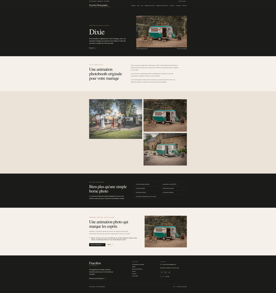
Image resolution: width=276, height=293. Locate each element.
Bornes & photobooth (137, 269)
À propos (134, 273)
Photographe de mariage (138, 264)
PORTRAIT (171, 5)
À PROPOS (178, 5)
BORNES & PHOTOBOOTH (162, 5)
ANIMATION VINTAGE (150, 5)
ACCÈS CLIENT (182, 1)
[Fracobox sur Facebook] (161, 272)
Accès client (135, 276)
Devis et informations (96, 244)
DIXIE (138, 5)
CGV (174, 286)
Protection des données (182, 286)
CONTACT (184, 5)
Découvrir (91, 48)
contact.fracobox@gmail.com (169, 264)
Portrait (133, 271)
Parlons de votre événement (96, 278)
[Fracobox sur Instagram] (165, 272)
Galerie (109, 244)
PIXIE (142, 5)
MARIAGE (133, 5)
